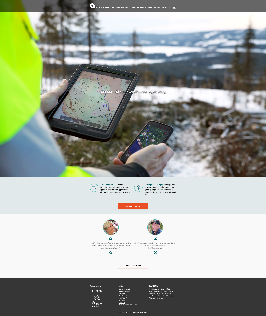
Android (168, 7)
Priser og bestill (108, 7)
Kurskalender (142, 7)
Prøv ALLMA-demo (133, 266)
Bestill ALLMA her (133, 206)
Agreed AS (143, 312)
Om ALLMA (152, 7)
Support (132, 7)
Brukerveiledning (122, 7)
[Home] (97, 6)
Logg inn (160, 7)
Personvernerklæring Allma (128, 305)
